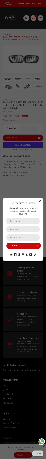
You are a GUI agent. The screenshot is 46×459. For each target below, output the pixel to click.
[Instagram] (23, 254)
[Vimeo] (34, 254)
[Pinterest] (19, 254)
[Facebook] (15, 254)
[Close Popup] (40, 200)
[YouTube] (30, 254)
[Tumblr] (27, 254)
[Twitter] (11, 254)
